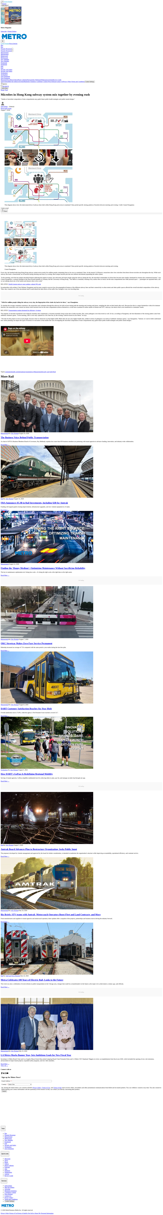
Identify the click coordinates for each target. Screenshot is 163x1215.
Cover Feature (8, 1)
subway (31, 372)
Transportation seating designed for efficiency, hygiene (24, 310)
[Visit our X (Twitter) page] (5, 1073)
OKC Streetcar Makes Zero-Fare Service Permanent (26, 643)
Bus (2, 45)
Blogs (12, 80)
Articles (18, 1)
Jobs (33, 80)
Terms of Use (13, 1213)
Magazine (4, 80)
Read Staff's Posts (6, 108)
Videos (16, 80)
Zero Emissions (5, 76)
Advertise (21, 81)
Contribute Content (42, 81)
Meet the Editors (13, 81)
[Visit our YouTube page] (7, 1073)
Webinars (38, 80)
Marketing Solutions (30, 81)
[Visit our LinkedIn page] (4, 1073)
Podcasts (29, 80)
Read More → (5, 444)
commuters (8, 372)
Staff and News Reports (13, 976)
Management (4, 52)
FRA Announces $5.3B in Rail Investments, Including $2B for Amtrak (34, 503)
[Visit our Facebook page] (2, 1073)
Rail (2, 66)
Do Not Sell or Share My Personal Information (39, 1213)
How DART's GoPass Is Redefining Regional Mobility (27, 774)
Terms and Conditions (78, 81)
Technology (4, 73)
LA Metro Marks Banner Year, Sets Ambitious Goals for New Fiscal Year (36, 1055)
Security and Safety (6, 69)
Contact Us (59, 81)
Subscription (4, 81)
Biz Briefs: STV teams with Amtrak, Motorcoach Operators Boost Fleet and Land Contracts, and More (51, 914)
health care (15, 372)
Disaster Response (6, 49)
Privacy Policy (67, 81)
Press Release (52, 81)
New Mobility (5, 59)
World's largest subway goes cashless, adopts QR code (24, 284)
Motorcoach (4, 56)
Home (2, 90)
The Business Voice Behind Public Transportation (25, 437)
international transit (23, 372)
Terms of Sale (21, 1213)
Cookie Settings (89, 81)
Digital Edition (12, 31)
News (14, 1)
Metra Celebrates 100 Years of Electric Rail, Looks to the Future (32, 980)
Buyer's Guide (57, 80)
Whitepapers (44, 80)
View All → (4, 1065)
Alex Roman (14, 433)
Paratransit (4, 63)
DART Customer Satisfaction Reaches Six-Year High (26, 708)
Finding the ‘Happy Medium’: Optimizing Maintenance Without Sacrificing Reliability (43, 568)
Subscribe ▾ (5, 5)
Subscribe (4, 31)
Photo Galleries (22, 80)
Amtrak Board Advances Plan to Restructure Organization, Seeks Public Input (39, 849)
